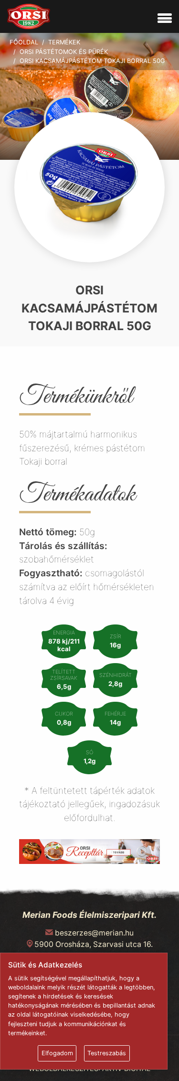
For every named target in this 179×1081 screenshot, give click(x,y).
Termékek (64, 42)
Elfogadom (57, 1053)
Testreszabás (106, 1053)
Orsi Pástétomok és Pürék (64, 51)
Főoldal (24, 42)
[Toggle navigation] (165, 18)
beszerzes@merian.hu (94, 932)
